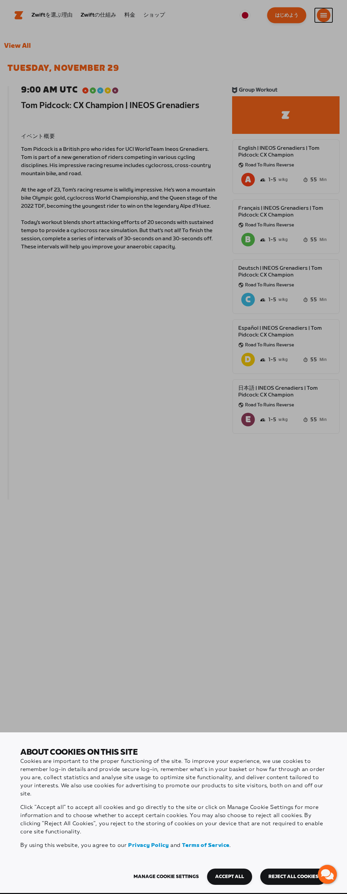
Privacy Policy (148, 845)
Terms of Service (205, 845)
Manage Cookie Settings (166, 877)
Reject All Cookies (293, 876)
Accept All (229, 876)
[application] (327, 874)
